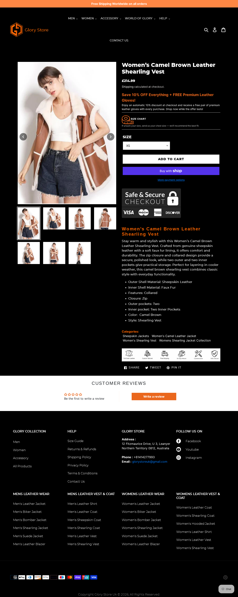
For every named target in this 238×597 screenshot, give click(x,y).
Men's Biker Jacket (27, 511)
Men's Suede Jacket (28, 536)
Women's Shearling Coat (195, 515)
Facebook (193, 441)
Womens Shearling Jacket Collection (185, 340)
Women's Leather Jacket (141, 503)
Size (127, 137)
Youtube (192, 449)
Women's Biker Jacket (139, 511)
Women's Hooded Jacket (195, 523)
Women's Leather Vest (193, 539)
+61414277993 (144, 457)
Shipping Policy (79, 457)
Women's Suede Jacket (140, 536)
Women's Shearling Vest (139, 340)
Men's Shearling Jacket (30, 528)
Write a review (154, 396)
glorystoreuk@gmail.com (149, 461)
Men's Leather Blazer (29, 544)
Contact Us (76, 481)
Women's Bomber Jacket (141, 520)
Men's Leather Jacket (29, 503)
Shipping (128, 86)
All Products (22, 466)
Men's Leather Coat (82, 511)
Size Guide (75, 441)
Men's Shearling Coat (83, 528)
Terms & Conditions (82, 473)
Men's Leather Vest (82, 536)
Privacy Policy (78, 465)
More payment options (171, 179)
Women (19, 450)
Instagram (194, 457)
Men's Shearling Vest (83, 544)
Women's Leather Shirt (194, 531)
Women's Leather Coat (194, 507)
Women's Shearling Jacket (142, 528)
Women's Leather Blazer (141, 544)
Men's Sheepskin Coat (84, 520)
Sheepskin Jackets (136, 336)
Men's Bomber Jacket (29, 520)
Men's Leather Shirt (82, 503)
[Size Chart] (134, 119)
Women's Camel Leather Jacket (174, 336)
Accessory (20, 458)
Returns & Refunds (81, 449)
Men (16, 442)
